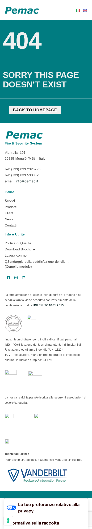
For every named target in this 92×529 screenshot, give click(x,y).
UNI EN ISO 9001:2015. (48, 305)
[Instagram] (16, 277)
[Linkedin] (23, 277)
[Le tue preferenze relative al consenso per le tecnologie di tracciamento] (8, 520)
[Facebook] (8, 277)
